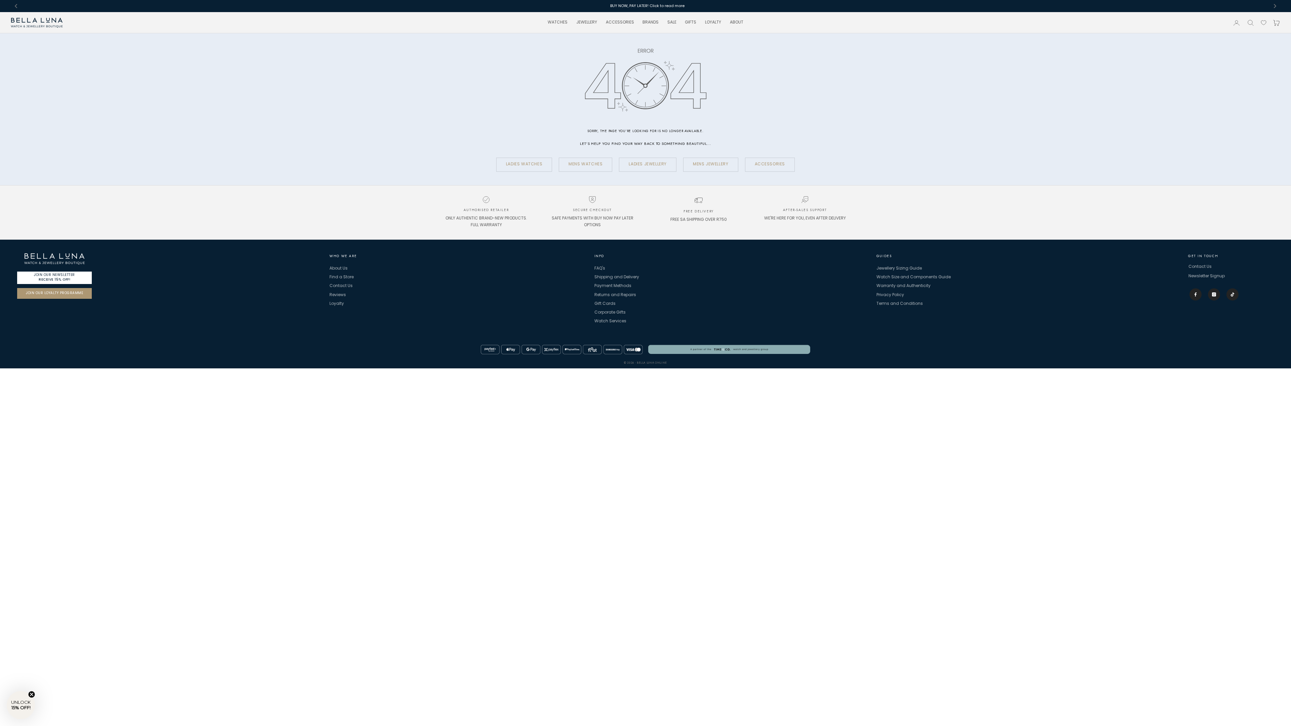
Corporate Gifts (610, 312)
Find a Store (341, 277)
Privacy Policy (890, 295)
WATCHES (558, 22)
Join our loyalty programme (54, 293)
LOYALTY (713, 22)
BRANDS (650, 22)
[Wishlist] (1263, 22)
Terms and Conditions (899, 303)
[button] (21, 705)
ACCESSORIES (620, 22)
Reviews (337, 295)
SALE (671, 22)
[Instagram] (1214, 294)
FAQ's (599, 268)
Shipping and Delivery (616, 277)
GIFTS (690, 22)
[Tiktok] (1232, 294)
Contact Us (341, 286)
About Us (338, 268)
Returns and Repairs (615, 295)
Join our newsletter (54, 277)
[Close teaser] (31, 694)
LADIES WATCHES (524, 164)
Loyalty (336, 303)
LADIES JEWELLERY (648, 164)
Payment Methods (612, 286)
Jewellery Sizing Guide (899, 268)
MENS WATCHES (585, 164)
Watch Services (610, 321)
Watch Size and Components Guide (913, 277)
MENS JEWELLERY (710, 164)
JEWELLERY (586, 22)
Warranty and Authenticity (903, 286)
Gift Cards (605, 303)
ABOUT (736, 22)
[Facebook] (1195, 294)
